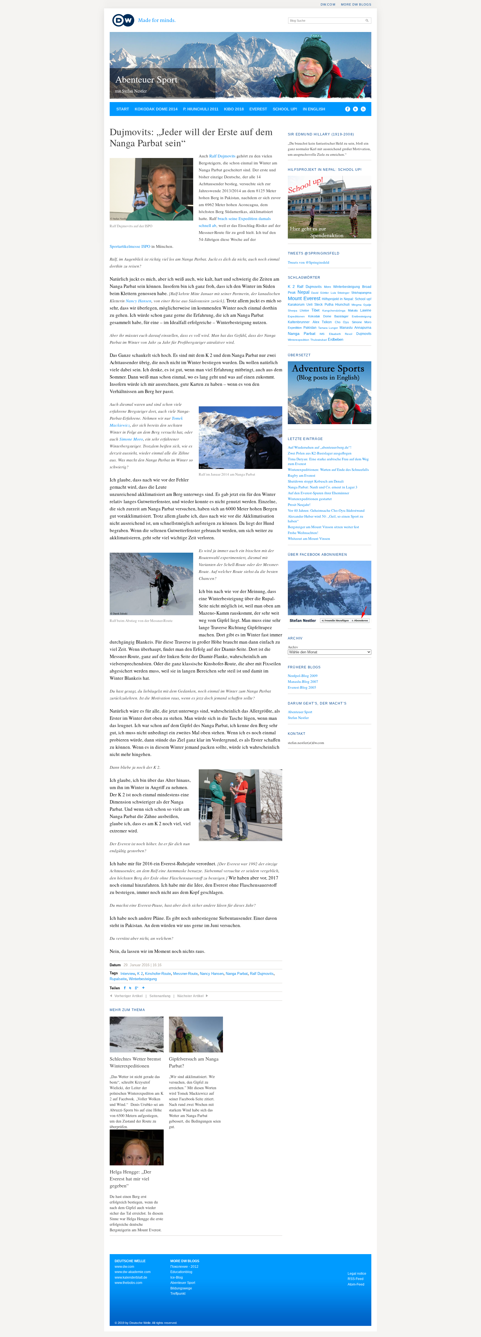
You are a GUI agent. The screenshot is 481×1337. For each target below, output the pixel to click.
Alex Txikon (322, 322)
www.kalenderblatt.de (131, 1277)
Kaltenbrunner (299, 322)
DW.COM (328, 4)
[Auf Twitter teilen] (130, 988)
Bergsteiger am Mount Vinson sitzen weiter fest (323, 526)
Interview (128, 974)
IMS (322, 333)
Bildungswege (181, 1288)
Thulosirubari (318, 339)
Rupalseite (118, 979)
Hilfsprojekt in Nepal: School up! (346, 299)
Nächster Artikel (190, 996)
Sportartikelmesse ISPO (130, 246)
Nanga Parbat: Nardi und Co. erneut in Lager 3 (322, 487)
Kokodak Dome (319, 316)
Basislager (341, 316)
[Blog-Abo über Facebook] (329, 593)
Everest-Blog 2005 (302, 687)
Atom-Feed (356, 1284)
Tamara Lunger (328, 327)
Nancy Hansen (138, 300)
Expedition (295, 327)
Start (122, 109)
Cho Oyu (342, 322)
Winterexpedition (298, 339)
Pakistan (309, 328)
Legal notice (357, 1274)
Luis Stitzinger (340, 292)
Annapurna (362, 327)
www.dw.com (124, 1267)
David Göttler (320, 292)
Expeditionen (296, 316)
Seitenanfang (159, 996)
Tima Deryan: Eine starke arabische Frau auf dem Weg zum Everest (328, 461)
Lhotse (304, 310)
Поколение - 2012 (184, 1267)
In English (314, 109)
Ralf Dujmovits (222, 156)
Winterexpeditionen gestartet (310, 498)
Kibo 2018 (234, 109)
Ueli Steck (314, 305)
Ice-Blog (176, 1277)
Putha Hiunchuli (337, 305)
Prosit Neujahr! (299, 504)
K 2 (140, 974)
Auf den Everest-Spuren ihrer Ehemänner (318, 492)
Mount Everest (304, 298)
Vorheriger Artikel (128, 996)
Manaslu (346, 328)
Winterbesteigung (143, 979)
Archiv (293, 646)
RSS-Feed (356, 1279)
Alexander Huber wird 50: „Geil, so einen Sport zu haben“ (325, 518)
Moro (327, 286)
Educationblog (181, 1272)
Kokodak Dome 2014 (156, 109)
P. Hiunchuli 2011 (201, 109)
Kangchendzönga (333, 310)
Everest (258, 109)
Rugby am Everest (301, 475)
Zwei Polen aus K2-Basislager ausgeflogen (320, 453)
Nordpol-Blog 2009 (303, 675)
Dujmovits (363, 334)
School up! (285, 109)
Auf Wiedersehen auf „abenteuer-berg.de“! (319, 447)
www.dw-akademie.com (133, 1272)
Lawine (365, 310)
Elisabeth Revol (340, 333)
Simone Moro (131, 439)
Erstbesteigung (361, 316)
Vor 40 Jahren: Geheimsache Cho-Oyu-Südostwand (326, 510)
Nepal (304, 292)
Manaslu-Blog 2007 (303, 681)
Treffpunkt (177, 1294)
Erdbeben (335, 339)
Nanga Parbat (237, 974)
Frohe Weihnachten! (303, 532)
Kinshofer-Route (158, 974)
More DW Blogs (356, 4)
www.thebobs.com (128, 1283)
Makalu (353, 310)
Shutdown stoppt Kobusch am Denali (316, 481)
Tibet (315, 310)
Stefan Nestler (298, 717)
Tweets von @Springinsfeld (308, 262)
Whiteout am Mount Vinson (309, 538)
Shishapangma (361, 292)
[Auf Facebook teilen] (346, 110)
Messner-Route (185, 974)
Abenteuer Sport (146, 79)
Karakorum (296, 305)
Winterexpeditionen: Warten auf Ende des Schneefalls (328, 469)
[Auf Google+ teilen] (136, 988)
